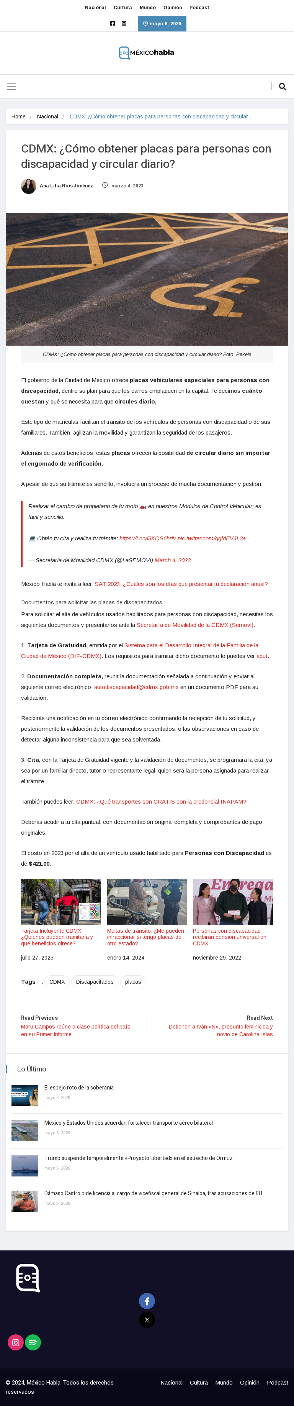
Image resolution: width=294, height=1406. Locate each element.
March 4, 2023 (173, 560)
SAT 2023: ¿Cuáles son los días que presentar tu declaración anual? (181, 584)
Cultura (123, 7)
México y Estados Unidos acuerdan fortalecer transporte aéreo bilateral (128, 1123)
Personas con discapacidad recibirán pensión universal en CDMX (229, 937)
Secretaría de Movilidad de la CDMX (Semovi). (196, 625)
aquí (262, 656)
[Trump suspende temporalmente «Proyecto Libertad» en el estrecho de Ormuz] (24, 1165)
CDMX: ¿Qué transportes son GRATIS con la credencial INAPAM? (161, 801)
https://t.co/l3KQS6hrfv (147, 538)
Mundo (148, 7)
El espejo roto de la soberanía (79, 1088)
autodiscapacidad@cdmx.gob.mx (136, 687)
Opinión (172, 7)
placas (133, 982)
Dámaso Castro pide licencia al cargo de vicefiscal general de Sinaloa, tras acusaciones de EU (153, 1193)
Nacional (95, 7)
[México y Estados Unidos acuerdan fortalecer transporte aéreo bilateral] (24, 1130)
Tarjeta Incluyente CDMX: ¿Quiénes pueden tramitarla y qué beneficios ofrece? (57, 937)
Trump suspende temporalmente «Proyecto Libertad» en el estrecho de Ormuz (138, 1158)
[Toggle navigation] (11, 86)
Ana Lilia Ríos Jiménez (66, 186)
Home (18, 116)
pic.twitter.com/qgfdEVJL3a (212, 538)
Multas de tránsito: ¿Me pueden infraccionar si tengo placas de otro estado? (145, 937)
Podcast (199, 7)
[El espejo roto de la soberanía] (24, 1095)
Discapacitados (95, 982)
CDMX (57, 982)
